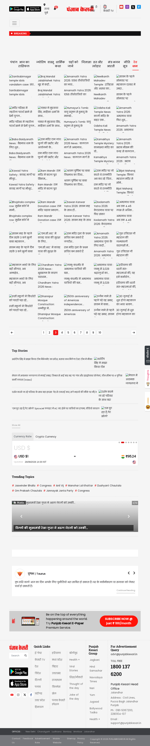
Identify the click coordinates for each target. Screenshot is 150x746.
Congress (44, 485)
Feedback (28, 738)
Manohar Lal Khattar (79, 485)
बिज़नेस (56, 687)
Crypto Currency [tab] (45, 436)
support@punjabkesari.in (126, 723)
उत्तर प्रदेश (40, 700)
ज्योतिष (41, 62)
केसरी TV (40, 659)
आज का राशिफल (23, 64)
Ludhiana (56, 731)
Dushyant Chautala (107, 485)
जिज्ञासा (86, 62)
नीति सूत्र (126, 64)
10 (100, 332)
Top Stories (20, 350)
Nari (92, 688)
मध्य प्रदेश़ (57, 659)
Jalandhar (89, 731)
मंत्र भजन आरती (113, 64)
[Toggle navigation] (14, 23)
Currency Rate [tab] (23, 436)
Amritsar (77, 731)
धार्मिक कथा (60, 64)
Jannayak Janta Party (58, 490)
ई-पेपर (38, 653)
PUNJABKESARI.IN (117, 739)
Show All (16, 425)
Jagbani (95, 660)
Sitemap (71, 738)
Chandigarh (43, 731)
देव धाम (135, 64)
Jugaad (94, 701)
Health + (74, 659)
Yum (92, 695)
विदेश (38, 673)
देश (36, 666)
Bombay (67, 731)
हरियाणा (56, 653)
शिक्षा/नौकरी (76, 677)
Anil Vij (58, 485)
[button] (21, 516)
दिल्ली (38, 680)
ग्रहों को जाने (73, 64)
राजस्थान (57, 680)
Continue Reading (126, 590)
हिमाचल (39, 707)
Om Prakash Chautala (27, 490)
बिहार (55, 666)
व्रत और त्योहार (97, 64)
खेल (54, 693)
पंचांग (13, 62)
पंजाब (38, 687)
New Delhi (30, 731)
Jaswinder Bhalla (23, 485)
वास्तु (51, 62)
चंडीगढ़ (38, 693)
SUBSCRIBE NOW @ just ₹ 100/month (118, 621)
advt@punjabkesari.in (124, 654)
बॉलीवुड (73, 653)
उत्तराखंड (56, 673)
